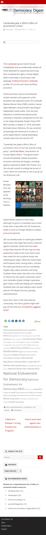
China (39, 338)
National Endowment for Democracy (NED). (20, 384)
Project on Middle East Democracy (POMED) (18, 392)
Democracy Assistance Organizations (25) (24, 508)
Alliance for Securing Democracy (25, 336)
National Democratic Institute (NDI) (23, 368)
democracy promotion (20, 348)
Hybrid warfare (31, 355)
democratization (35, 348)
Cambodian (12, 64)
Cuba (29, 345)
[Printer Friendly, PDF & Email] (37, 321)
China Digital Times (9, 342)
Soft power (23, 399)
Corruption (35, 342)
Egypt (21, 352)
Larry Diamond (31, 366)
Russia (6, 398)
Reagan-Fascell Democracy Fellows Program (27, 395)
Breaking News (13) (15, 491)
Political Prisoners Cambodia (25, 81)
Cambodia (28, 407)
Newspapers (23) (14, 495)
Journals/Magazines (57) (17, 504)
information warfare (12, 358)
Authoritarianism (16, 407)
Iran (27, 362)
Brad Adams (19, 151)
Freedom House (18, 354)
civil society (19, 342)
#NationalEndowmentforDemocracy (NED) (17, 333)
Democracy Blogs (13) (16, 499)
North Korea (29, 389)
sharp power (14, 398)
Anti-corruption (17, 339)
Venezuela (20, 402)
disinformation (11, 351)
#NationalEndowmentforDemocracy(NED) (19, 330)
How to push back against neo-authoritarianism (32, 423)
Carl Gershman (29, 339)
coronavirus (27, 342)
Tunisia (5, 402)
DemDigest (9, 29)
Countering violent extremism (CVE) (14, 345)
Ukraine (11, 402)
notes (5, 229)
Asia (7, 407)
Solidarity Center (33, 399)
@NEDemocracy (8, 336)
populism (38, 389)
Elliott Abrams (27, 351)
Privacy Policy (22, 519)
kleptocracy (20, 365)
